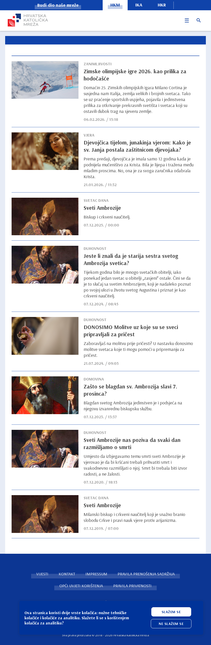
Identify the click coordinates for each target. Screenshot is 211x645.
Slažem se (171, 612)
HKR (162, 5)
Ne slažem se (171, 623)
